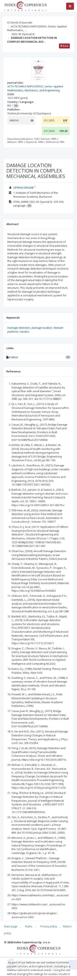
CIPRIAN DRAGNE (23, 187)
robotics (24, 331)
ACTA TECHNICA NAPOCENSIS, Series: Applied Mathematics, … (37, 28)
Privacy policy (48, 926)
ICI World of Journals (19, 22)
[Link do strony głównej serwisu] (25, 6)
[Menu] (70, 6)
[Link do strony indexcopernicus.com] (38, 949)
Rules (28, 926)
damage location (41, 328)
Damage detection (18, 328)
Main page (10, 926)
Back (65, 46)
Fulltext (13, 357)
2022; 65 (22, 34)
